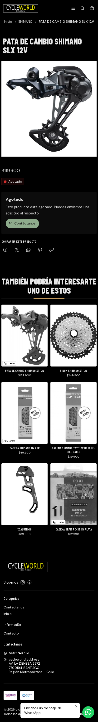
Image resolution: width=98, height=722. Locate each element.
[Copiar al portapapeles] (51, 250)
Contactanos (14, 607)
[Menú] (73, 8)
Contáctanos (24, 223)
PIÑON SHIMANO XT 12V (73, 370)
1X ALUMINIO (24, 529)
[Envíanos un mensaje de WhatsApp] (88, 712)
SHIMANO (25, 21)
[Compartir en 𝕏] (17, 250)
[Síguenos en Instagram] (22, 582)
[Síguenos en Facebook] (29, 582)
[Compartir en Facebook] (5, 250)
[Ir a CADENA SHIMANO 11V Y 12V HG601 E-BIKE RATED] (73, 413)
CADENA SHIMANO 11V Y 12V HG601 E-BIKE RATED (73, 450)
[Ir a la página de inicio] (21, 8)
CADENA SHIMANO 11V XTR (25, 448)
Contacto (11, 633)
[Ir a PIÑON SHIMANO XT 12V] (73, 335)
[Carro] (92, 8)
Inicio (8, 21)
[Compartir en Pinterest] (40, 250)
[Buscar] (82, 8)
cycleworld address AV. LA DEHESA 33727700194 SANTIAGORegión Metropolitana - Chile (31, 665)
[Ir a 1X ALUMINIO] (24, 494)
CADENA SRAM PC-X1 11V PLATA (73, 529)
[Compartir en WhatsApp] (28, 250)
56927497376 (19, 653)
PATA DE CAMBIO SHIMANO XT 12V (24, 370)
